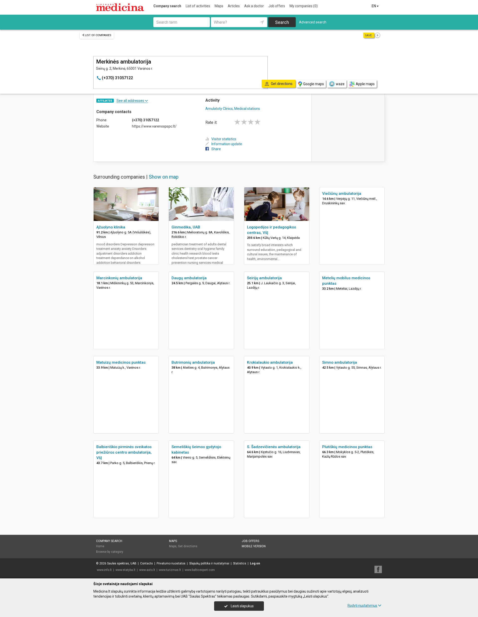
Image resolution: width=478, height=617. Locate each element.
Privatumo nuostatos (171, 563)
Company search (167, 6)
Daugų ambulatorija (189, 278)
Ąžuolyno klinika (110, 227)
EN (374, 6)
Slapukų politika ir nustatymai (209, 563)
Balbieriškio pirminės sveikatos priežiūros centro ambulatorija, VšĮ (124, 452)
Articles (234, 6)
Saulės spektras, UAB (121, 563)
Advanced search (312, 22)
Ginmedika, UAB (186, 227)
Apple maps (365, 84)
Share (216, 149)
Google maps (313, 84)
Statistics (239, 563)
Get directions (187, 546)
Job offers (276, 6)
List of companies (98, 35)
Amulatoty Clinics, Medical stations (232, 109)
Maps (219, 6)
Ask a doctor (254, 6)
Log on (255, 563)
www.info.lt (104, 570)
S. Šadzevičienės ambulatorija (273, 447)
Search (282, 22)
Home (100, 546)
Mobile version (254, 546)
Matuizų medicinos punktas (121, 362)
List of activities (198, 6)
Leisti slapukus (242, 606)
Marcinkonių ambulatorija (119, 278)
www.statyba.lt (125, 570)
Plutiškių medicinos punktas (347, 447)
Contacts (146, 563)
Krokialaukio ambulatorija (270, 362)
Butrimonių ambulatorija (193, 362)
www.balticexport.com (200, 570)
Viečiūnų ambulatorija (341, 193)
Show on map (164, 177)
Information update (226, 144)
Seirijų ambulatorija (264, 278)
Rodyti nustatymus (362, 606)
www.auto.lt (147, 570)
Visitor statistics (223, 139)
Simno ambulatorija (339, 362)
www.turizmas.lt (170, 570)
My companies (304, 6)
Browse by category (109, 551)
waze (340, 84)
